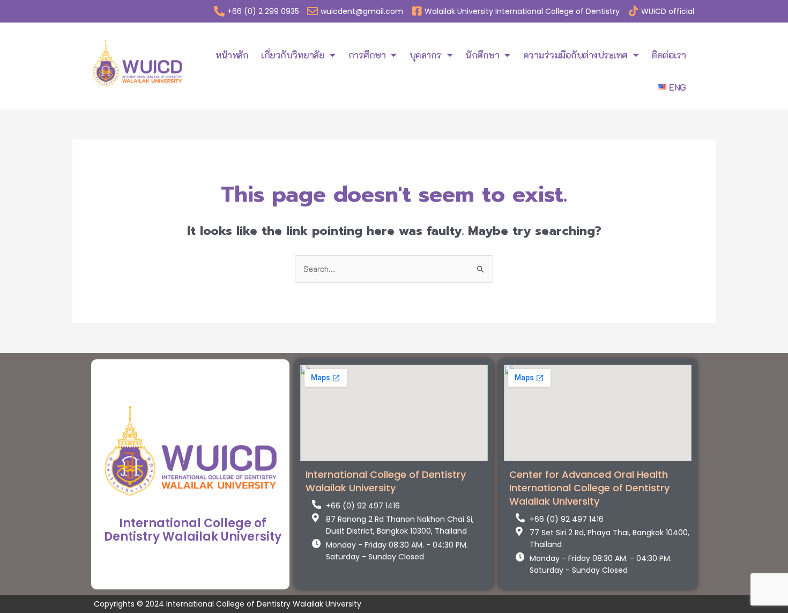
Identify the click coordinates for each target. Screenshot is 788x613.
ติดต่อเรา (668, 55)
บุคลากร (426, 55)
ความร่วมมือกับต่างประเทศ (575, 55)
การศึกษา (367, 55)
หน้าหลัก (231, 55)
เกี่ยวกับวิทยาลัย (292, 55)
